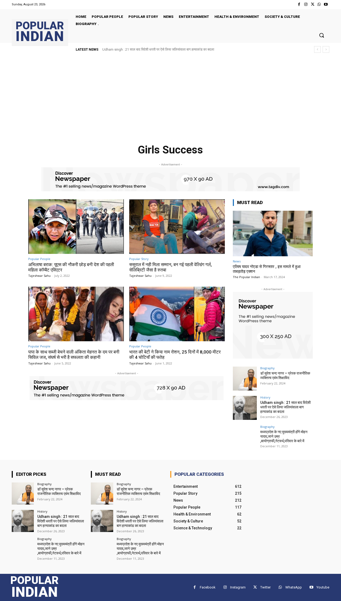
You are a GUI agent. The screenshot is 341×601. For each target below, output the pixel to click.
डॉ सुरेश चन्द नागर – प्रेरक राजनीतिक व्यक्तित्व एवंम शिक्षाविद (285, 375)
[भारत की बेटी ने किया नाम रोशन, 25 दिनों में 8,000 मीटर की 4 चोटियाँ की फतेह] (177, 314)
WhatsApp (293, 587)
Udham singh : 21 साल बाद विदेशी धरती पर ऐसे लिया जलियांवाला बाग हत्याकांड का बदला (158, 49)
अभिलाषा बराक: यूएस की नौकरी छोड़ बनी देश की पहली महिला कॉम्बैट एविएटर (71, 267)
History (265, 397)
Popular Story (139, 258)
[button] (321, 35)
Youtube (322, 587)
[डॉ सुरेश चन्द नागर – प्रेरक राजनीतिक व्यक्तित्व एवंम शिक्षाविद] (245, 379)
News (237, 261)
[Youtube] (326, 4)
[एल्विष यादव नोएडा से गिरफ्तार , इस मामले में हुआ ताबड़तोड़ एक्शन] (273, 233)
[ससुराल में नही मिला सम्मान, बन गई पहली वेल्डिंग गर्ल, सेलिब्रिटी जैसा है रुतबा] (177, 226)
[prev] (317, 49)
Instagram (238, 587)
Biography (267, 368)
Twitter (265, 587)
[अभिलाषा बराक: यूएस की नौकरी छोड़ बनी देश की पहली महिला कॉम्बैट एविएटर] (76, 226)
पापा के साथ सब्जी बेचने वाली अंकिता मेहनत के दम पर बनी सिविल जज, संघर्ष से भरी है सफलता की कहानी (73, 354)
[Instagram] (305, 4)
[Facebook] (299, 4)
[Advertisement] (170, 96)
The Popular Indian (246, 277)
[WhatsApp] (319, 4)
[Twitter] (312, 4)
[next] (326, 49)
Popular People (39, 258)
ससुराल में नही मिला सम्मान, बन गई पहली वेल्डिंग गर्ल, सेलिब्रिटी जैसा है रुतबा (170, 267)
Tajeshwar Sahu (39, 276)
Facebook (208, 587)
